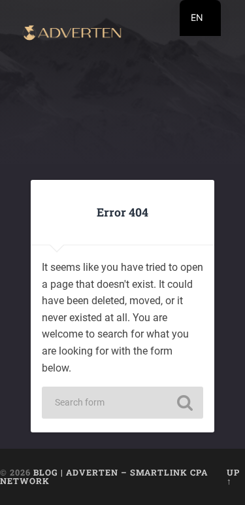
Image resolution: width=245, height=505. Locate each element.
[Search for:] (123, 403)
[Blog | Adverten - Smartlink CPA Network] (72, 34)
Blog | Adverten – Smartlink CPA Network (104, 476)
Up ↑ (233, 476)
